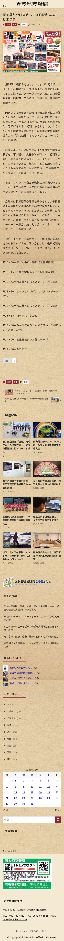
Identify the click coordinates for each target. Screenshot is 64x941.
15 (15, 792)
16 (23, 792)
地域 (8, 24)
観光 (12, 759)
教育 (12, 738)
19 (48, 792)
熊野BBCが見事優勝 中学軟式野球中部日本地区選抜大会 (31, 645)
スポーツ (14, 711)
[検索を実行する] (58, 819)
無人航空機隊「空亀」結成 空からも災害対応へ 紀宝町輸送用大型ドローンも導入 (31, 608)
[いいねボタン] (7, 360)
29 (15, 803)
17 (32, 792)
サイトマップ (21, 931)
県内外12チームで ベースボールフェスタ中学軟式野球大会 (31, 618)
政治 (12, 731)
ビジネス (14, 718)
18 (40, 792)
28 (7, 803)
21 (7, 798)
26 (48, 798)
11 (40, 786)
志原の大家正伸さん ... (21, 667)
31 (32, 803)
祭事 (14, 24)
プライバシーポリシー (39, 931)
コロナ (12, 704)
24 (32, 798)
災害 (11, 745)
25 (40, 798)
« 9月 (5, 810)
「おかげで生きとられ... (22, 678)
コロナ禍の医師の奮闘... (22, 672)
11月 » (58, 810)
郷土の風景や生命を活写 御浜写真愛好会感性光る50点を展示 (31, 628)
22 (15, 798)
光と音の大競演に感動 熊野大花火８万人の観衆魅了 (31, 636)
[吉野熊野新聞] (32, 4)
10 (32, 786)
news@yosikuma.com (15, 919)
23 (23, 798)
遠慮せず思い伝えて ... (22, 683)
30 (23, 803)
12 (48, 786)
